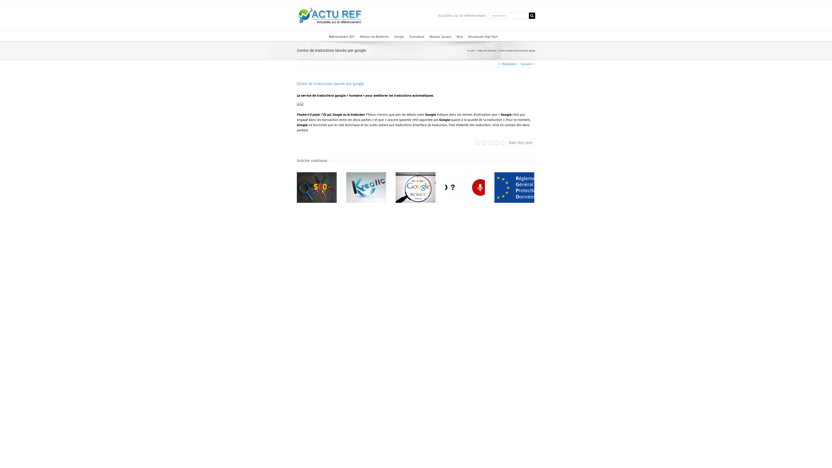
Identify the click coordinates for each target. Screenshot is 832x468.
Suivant (526, 64)
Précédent (509, 64)
